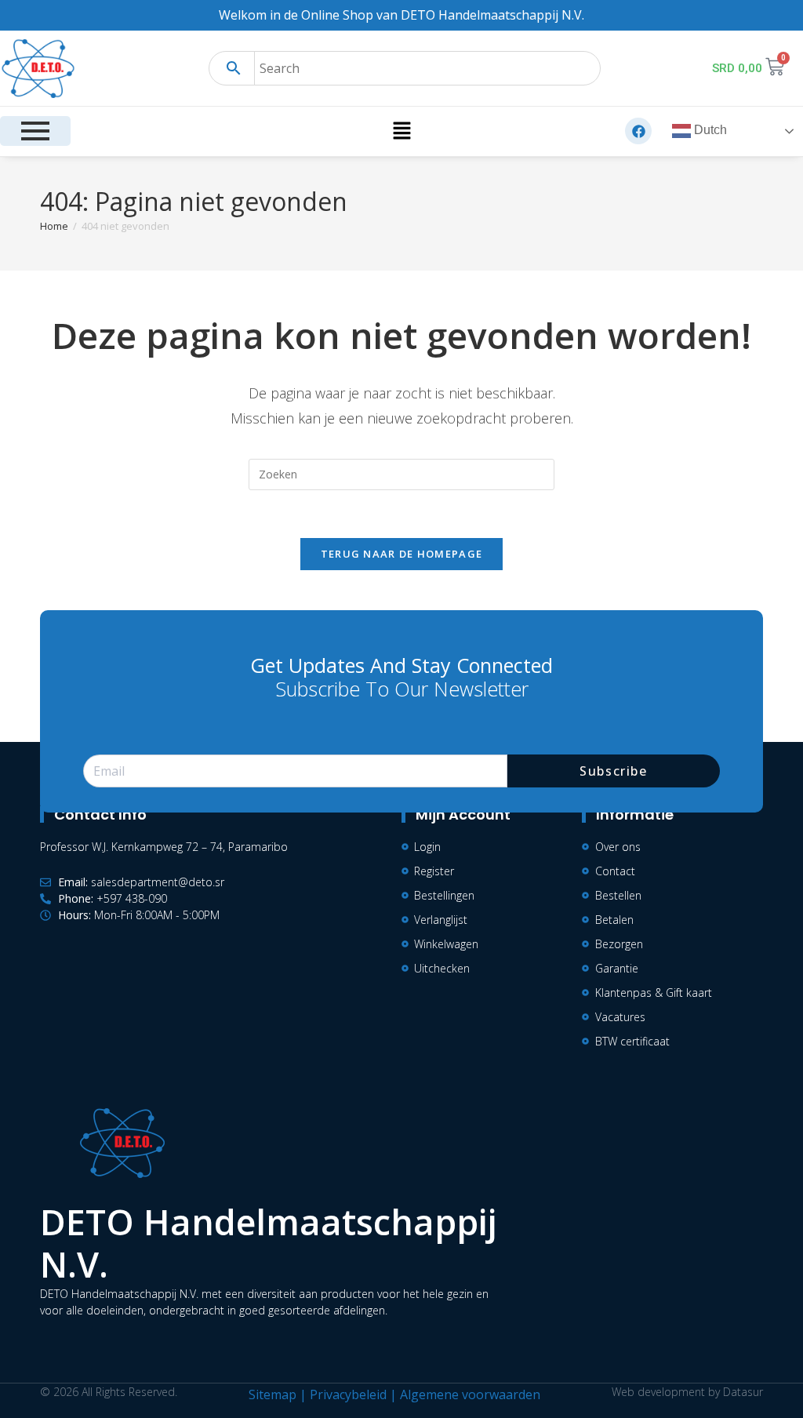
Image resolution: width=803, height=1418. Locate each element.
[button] (401, 131)
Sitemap (272, 1394)
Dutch (709, 130)
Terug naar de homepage (402, 554)
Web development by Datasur (687, 1391)
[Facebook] (638, 131)
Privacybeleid (348, 1394)
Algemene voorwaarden (470, 1394)
